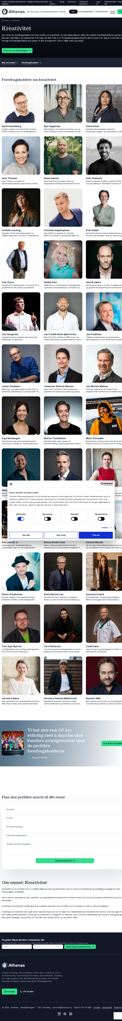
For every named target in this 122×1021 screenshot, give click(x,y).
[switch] (47, 519)
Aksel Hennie (51, 178)
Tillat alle (96, 535)
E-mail (10, 818)
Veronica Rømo (10, 698)
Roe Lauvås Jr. (10, 542)
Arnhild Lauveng (11, 230)
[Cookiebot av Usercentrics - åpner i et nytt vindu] (102, 484)
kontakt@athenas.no (62, 1007)
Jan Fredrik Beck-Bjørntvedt (60, 334)
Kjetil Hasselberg (11, 126)
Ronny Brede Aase (54, 542)
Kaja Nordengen (11, 438)
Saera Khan (92, 126)
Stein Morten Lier (54, 594)
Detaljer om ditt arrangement (19, 844)
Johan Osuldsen (11, 386)
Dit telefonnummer (15, 827)
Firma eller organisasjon (17, 835)
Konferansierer (101, 12)
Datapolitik (107, 1007)
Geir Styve (8, 282)
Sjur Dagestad (52, 126)
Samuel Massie (94, 542)
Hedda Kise (50, 282)
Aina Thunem (9, 178)
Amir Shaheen (94, 178)
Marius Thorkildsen (55, 438)
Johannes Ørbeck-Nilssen (59, 386)
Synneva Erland (95, 594)
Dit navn (11, 809)
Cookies (96, 1007)
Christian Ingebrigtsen (57, 230)
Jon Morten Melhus (97, 386)
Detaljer (105, 528)
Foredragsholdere (86, 12)
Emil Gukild (92, 230)
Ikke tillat (26, 535)
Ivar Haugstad (10, 334)
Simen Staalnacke (12, 594)
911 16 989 (27, 991)
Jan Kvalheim (93, 334)
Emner (112, 12)
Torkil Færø (92, 646)
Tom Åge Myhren (12, 646)
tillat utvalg (61, 535)
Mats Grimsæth (95, 438)
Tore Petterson (52, 646)
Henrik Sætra (93, 282)
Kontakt (10, 991)
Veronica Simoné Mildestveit (60, 698)
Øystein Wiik (93, 698)
